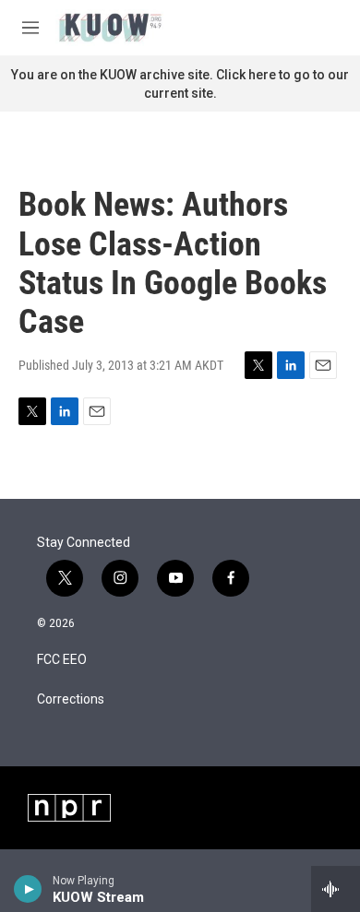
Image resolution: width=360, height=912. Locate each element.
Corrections (70, 699)
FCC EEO (62, 660)
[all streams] (335, 889)
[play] (28, 889)
